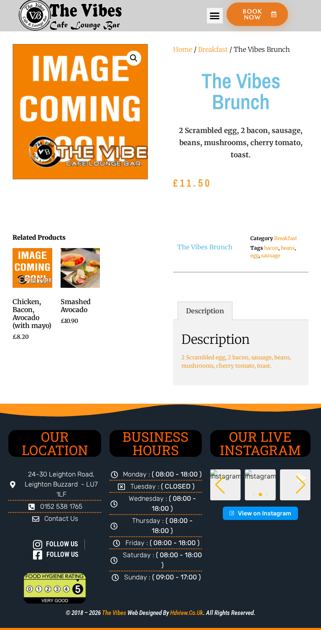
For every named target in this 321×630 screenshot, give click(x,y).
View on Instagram (264, 513)
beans (288, 248)
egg (254, 255)
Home (182, 49)
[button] (215, 16)
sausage (270, 255)
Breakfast (213, 49)
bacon (271, 248)
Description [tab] (205, 311)
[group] (260, 484)
